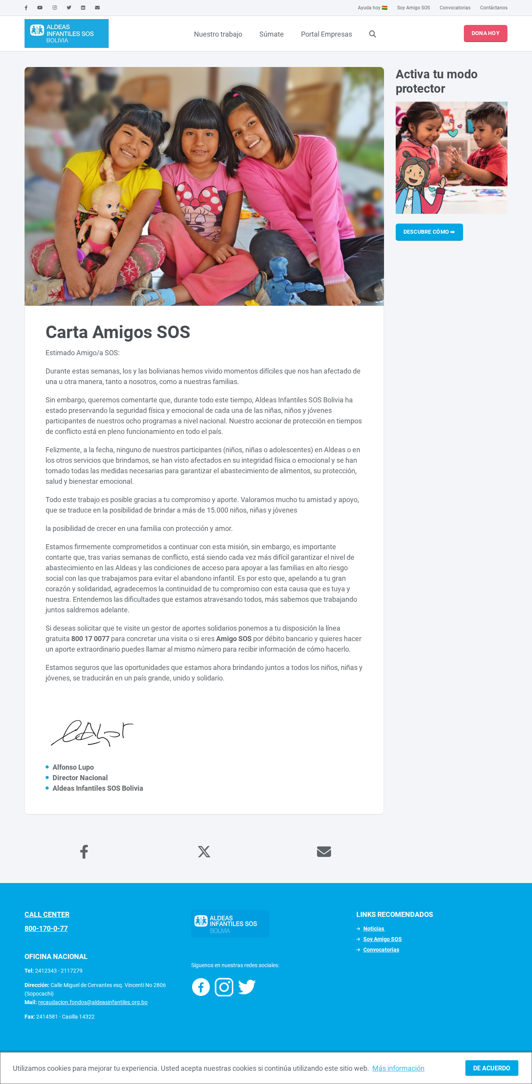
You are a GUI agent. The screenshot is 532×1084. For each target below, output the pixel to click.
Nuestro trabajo (218, 34)
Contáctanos (493, 8)
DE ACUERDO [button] (491, 1068)
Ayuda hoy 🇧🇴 (373, 8)
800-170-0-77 (46, 928)
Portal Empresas (326, 34)
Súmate (271, 34)
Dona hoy (486, 33)
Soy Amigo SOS (413, 8)
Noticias (374, 928)
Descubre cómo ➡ (429, 232)
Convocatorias (455, 8)
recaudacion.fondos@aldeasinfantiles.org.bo (93, 1002)
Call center (47, 914)
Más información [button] (398, 1068)
